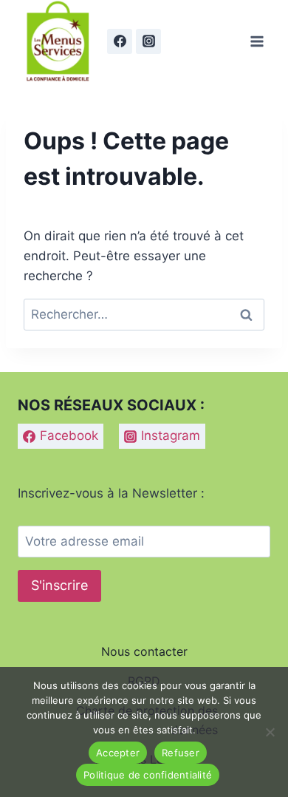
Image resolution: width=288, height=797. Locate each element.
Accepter (118, 753)
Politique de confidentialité (147, 775)
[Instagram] (148, 41)
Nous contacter (144, 651)
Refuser (180, 753)
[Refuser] (269, 732)
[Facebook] (119, 41)
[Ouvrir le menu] (256, 41)
